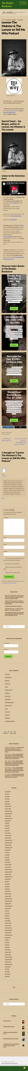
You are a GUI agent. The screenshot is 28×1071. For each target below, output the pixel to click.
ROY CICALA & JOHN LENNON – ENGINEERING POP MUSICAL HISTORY (20, 441)
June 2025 (7, 825)
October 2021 (8, 932)
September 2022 (8, 906)
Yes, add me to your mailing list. (11, 563)
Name (5, 537)
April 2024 (7, 859)
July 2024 (7, 852)
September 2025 (8, 818)
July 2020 (7, 969)
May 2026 (7, 799)
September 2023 (8, 876)
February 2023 (8, 893)
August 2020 (8, 966)
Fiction (6, 686)
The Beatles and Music (10, 721)
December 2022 (8, 898)
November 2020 (8, 959)
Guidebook (7, 693)
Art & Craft (7, 674)
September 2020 (8, 964)
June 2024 (7, 854)
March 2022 (7, 920)
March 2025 (7, 833)
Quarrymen (7, 711)
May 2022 (7, 915)
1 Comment (20, 19)
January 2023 (8, 896)
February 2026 (8, 806)
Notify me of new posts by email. (12, 572)
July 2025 (7, 823)
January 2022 (8, 925)
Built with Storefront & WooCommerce (10, 1063)
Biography (7, 680)
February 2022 (8, 923)
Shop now (14, 308)
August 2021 (8, 937)
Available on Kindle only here (14, 374)
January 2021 (8, 954)
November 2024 (8, 842)
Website (5, 551)
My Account (4, 1068)
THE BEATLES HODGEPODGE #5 (6, 439)
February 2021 (8, 952)
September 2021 (8, 935)
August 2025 (8, 820)
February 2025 (8, 835)
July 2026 (7, 794)
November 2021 (8, 930)
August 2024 (8, 850)
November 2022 (8, 901)
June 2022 (7, 913)
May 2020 (7, 971)
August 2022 (8, 908)
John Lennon (9, 12)
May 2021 (7, 944)
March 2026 (7, 803)
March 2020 (7, 974)
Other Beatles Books (9, 702)
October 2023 (8, 874)
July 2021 (7, 940)
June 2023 (7, 884)
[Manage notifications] (24, 1068)
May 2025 (7, 828)
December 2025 (8, 811)
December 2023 (8, 869)
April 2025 (7, 830)
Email (5, 544)
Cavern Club (7, 683)
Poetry (6, 708)
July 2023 (7, 881)
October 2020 (8, 961)
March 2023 (7, 891)
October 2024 (8, 845)
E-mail (6, 649)
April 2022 (7, 918)
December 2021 (8, 927)
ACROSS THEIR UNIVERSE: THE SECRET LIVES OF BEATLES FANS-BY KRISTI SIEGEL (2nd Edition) (14, 776)
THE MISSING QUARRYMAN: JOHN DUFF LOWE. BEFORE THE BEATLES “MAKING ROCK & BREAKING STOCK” (14, 614)
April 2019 (7, 976)
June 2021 (7, 942)
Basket (21, 1067)
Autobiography (8, 677)
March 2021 (7, 949)
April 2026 (7, 801)
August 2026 (8, 791)
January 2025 (8, 837)
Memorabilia (7, 699)
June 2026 (7, 796)
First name (6, 643)
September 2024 (8, 847)
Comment (6, 517)
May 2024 (7, 857)
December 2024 (8, 840)
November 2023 (8, 872)
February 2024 (8, 864)
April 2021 (7, 947)
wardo (3, 474)
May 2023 (7, 886)
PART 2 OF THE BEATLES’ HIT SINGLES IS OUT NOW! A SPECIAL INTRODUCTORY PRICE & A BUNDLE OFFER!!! (14, 597)
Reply (3, 498)
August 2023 (8, 879)
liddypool (14, 19)
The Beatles (7, 718)
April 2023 (7, 889)
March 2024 (7, 862)
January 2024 (8, 867)
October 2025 (8, 816)
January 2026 (8, 808)
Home (4, 12)
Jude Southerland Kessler (12, 110)
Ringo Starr (7, 715)
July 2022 (7, 910)
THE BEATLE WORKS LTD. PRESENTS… (14, 606)
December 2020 (8, 957)
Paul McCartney (8, 705)
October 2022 (8, 903)
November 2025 (8, 813)
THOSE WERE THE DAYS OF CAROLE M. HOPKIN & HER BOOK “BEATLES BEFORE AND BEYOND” (14, 602)
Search (14, 1068)
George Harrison (8, 690)
